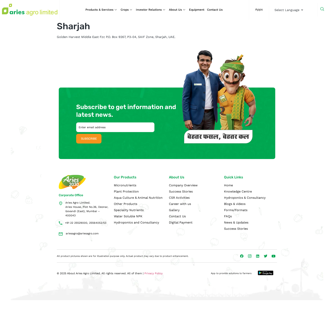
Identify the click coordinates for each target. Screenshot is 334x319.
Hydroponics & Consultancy (245, 197)
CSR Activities (179, 197)
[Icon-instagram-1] (249, 256)
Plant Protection (126, 191)
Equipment (196, 9)
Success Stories (181, 191)
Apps (259, 9)
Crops (125, 9)
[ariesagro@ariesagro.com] (61, 234)
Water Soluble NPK (128, 216)
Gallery (174, 210)
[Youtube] (273, 256)
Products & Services (99, 9)
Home (228, 185)
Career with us (180, 204)
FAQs (228, 216)
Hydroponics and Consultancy (136, 222)
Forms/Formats (235, 210)
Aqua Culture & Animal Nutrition (138, 197)
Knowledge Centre (238, 191)
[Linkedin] (257, 256)
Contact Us (215, 9)
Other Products (125, 204)
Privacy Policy (153, 273)
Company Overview (183, 185)
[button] (324, 10)
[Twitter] (265, 256)
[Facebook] (241, 256)
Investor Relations (149, 9)
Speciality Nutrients (129, 210)
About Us (175, 9)
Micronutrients (125, 185)
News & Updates (236, 222)
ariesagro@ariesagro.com (82, 233)
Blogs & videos (234, 204)
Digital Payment (181, 222)
